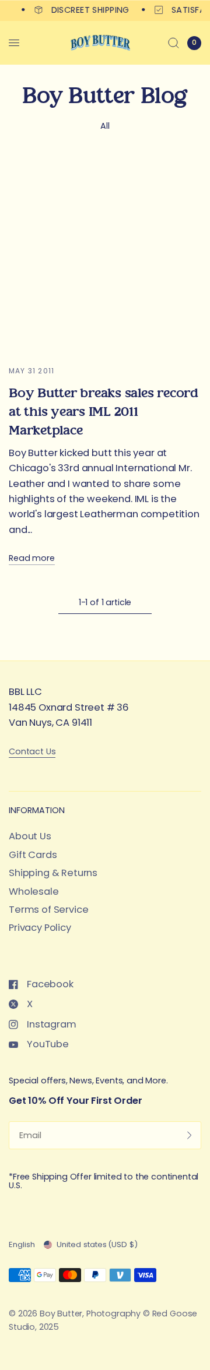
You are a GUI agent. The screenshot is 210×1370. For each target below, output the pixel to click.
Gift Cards (33, 854)
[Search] (173, 43)
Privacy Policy (40, 927)
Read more (32, 558)
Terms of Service (48, 909)
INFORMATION (37, 810)
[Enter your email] (189, 1135)
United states (97, 1244)
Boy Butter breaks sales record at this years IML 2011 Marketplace (103, 411)
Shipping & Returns (53, 873)
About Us (30, 836)
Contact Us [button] (32, 752)
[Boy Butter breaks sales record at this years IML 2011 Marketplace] (105, 255)
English (22, 1244)
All (105, 126)
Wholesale (34, 891)
